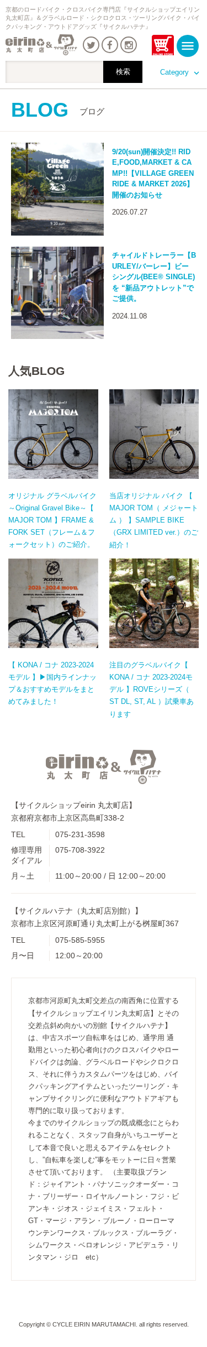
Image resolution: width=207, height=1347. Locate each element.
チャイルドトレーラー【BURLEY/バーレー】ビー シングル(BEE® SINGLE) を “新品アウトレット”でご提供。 (154, 276)
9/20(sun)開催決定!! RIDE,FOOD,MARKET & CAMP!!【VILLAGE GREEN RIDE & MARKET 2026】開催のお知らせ (153, 173)
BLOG (57, 109)
